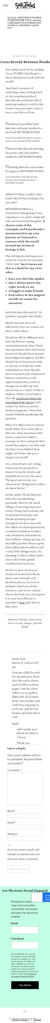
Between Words (17, 619)
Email (12, 822)
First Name (17, 938)
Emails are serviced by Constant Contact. (23, 975)
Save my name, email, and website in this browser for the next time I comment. (23, 854)
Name (12, 811)
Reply (15, 723)
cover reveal (15, 623)
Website (12, 834)
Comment (14, 770)
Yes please (25, 985)
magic (28, 623)
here (22, 602)
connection (34, 619)
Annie (15, 658)
